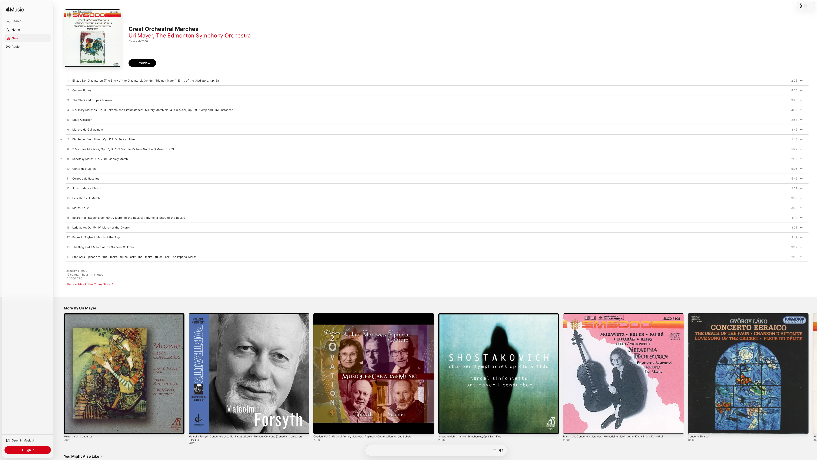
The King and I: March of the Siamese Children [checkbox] (103, 247)
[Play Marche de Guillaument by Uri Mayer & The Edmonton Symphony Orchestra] (68, 130)
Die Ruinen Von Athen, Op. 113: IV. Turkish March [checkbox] (104, 139)
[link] (83, 456)
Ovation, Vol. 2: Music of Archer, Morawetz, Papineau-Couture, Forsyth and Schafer (369, 315)
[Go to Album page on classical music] (801, 5)
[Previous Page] (60, 373)
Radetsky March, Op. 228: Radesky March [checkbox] (100, 159)
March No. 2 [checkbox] (80, 208)
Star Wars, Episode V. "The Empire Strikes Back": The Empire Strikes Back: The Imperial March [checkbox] (134, 257)
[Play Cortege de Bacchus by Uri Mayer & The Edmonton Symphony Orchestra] (68, 179)
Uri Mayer (141, 35)
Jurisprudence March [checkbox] (86, 188)
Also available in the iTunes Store (88, 284)
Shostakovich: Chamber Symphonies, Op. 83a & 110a (473, 315)
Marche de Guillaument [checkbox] (87, 129)
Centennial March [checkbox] (84, 168)
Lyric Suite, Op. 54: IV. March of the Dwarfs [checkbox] (101, 227)
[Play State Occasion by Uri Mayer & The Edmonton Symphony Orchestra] (68, 120)
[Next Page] (813, 373)
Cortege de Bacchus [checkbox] (85, 178)
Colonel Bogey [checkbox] (81, 90)
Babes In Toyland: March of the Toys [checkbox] (96, 237)
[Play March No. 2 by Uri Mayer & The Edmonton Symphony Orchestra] (68, 208)
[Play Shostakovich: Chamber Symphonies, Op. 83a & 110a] (443, 429)
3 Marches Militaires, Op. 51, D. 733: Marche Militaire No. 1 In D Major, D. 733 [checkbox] (123, 149)
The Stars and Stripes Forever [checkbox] (92, 100)
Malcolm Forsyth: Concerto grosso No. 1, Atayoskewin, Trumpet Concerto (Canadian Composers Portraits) (245, 316)
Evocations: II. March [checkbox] (86, 198)
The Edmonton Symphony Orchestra (203, 35)
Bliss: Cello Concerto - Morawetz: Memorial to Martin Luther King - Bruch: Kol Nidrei (619, 315)
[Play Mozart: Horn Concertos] (69, 429)
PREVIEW (792, 80)
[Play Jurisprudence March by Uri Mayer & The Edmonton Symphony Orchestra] (68, 188)
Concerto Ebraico (699, 315)
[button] (28, 21)
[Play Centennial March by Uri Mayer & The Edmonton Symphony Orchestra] (68, 169)
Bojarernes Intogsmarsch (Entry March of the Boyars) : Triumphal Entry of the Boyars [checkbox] (128, 217)
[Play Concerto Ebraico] (693, 429)
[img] (15, 9)
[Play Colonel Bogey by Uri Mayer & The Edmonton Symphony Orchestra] (68, 90)
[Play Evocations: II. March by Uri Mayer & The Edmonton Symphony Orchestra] (68, 198)
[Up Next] (494, 450)
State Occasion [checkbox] (82, 119)
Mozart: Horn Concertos (80, 315)
